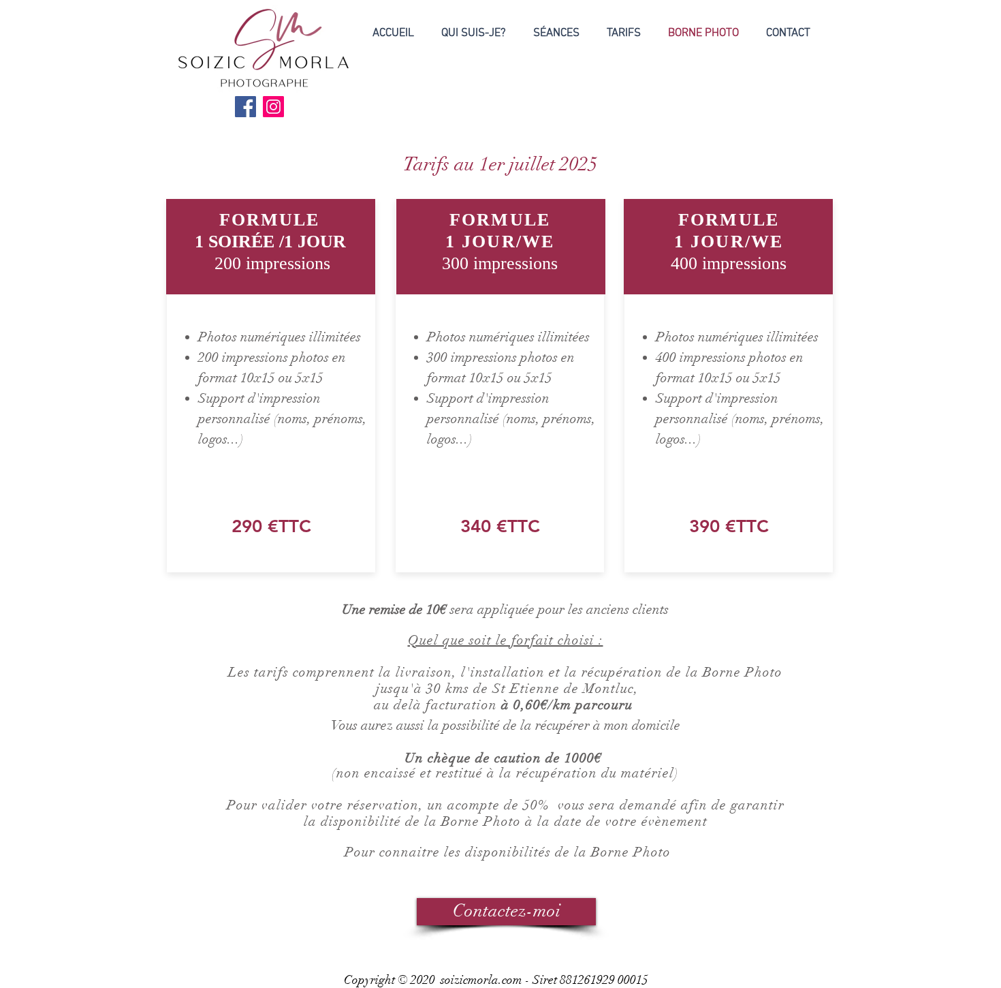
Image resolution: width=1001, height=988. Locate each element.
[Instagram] (273, 106)
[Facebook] (245, 106)
